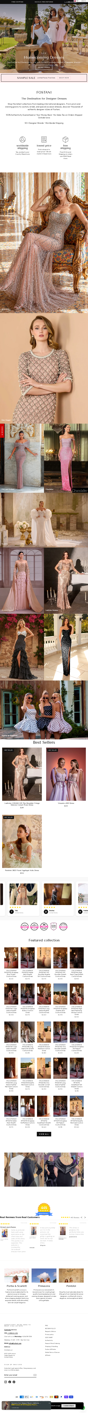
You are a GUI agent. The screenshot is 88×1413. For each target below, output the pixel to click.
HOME (24, 19)
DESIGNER (39, 19)
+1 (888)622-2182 (12, 1333)
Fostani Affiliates (50, 1349)
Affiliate (47, 1355)
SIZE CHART (49, 1337)
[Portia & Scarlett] (16, 1275)
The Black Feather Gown (12, 1227)
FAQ (46, 1325)
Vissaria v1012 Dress (66, 803)
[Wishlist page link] (76, 13)
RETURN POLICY (50, 1328)
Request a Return (50, 1331)
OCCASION (53, 19)
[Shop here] (44, 38)
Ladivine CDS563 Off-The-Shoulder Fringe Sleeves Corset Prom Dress (22, 804)
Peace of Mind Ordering (52, 1343)
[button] (77, 1)
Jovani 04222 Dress (33, 1237)
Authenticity (49, 1340)
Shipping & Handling (51, 1346)
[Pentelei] (71, 1275)
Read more (26, 154)
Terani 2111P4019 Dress (62, 1238)
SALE (64, 19)
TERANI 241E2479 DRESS (3, 1240)
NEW (31, 19)
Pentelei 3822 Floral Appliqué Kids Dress (22, 870)
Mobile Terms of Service (52, 1352)
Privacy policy (49, 1334)
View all (44, 1134)
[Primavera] (44, 1275)
